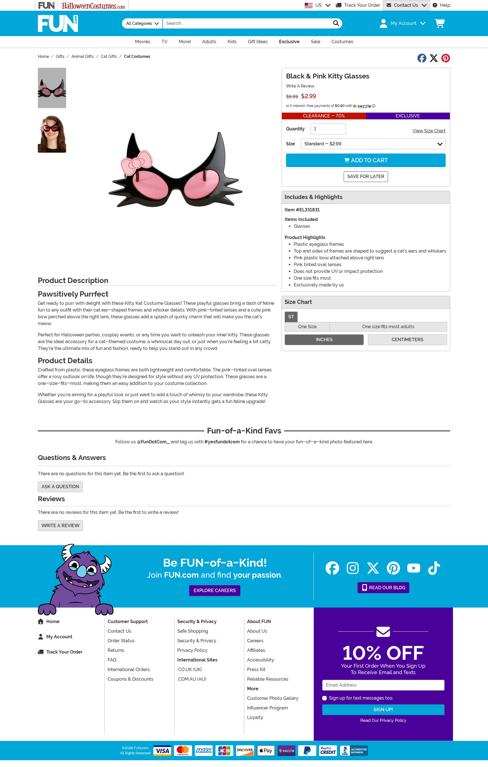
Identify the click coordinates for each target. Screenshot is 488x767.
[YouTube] (414, 568)
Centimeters (407, 339)
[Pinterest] (393, 568)
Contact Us (406, 5)
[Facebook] (332, 568)
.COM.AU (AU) (191, 679)
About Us (257, 631)
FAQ (112, 660)
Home (53, 621)
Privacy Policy (192, 650)
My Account (59, 636)
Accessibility (260, 660)
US (318, 5)
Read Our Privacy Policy (383, 720)
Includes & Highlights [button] (314, 197)
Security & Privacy (196, 640)
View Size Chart (429, 130)
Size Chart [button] (298, 302)
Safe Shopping (192, 631)
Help (445, 5)
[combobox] (246, 23)
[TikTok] (434, 568)
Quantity (295, 129)
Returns (116, 650)
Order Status (121, 640)
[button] (402, 23)
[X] (373, 568)
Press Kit (256, 669)
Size (290, 143)
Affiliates (256, 650)
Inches (324, 339)
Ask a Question (60, 486)
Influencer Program (267, 708)
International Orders (129, 669)
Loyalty (255, 717)
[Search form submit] (336, 23)
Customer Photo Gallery (273, 698)
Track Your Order (362, 5)
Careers (255, 640)
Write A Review (300, 86)
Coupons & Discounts (130, 679)
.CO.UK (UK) (189, 669)
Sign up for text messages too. (361, 698)
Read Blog (387, 587)
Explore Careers (215, 590)
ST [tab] (291, 316)
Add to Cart (369, 160)
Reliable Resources (267, 679)
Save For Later (365, 176)
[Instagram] (353, 568)
